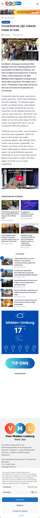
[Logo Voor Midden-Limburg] (13, 3)
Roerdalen (11, 17)
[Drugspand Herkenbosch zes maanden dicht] (29, 205)
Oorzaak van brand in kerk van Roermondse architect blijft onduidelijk (25, 302)
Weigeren (20, 505)
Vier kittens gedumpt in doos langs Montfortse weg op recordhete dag (10, 215)
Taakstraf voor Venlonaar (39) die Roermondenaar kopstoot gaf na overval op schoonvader (28, 240)
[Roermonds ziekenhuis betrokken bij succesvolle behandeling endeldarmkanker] (7, 273)
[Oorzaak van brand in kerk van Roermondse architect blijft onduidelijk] (7, 303)
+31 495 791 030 (9, 464)
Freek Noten (6, 35)
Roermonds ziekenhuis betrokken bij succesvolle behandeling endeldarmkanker (26, 273)
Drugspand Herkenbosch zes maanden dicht (27, 214)
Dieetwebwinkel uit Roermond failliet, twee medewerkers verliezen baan (25, 282)
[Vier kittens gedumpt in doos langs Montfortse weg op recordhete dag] (10, 205)
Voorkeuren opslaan (20, 511)
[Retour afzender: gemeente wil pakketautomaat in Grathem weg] (7, 293)
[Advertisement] (20, 395)
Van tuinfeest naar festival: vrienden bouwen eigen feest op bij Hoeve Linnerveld (10, 238)
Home (5, 17)
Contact (21, 515)
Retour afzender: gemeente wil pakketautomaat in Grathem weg (26, 292)
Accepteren (20, 500)
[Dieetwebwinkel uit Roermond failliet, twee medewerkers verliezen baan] (7, 283)
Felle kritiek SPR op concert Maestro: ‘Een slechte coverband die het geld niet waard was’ (24, 262)
